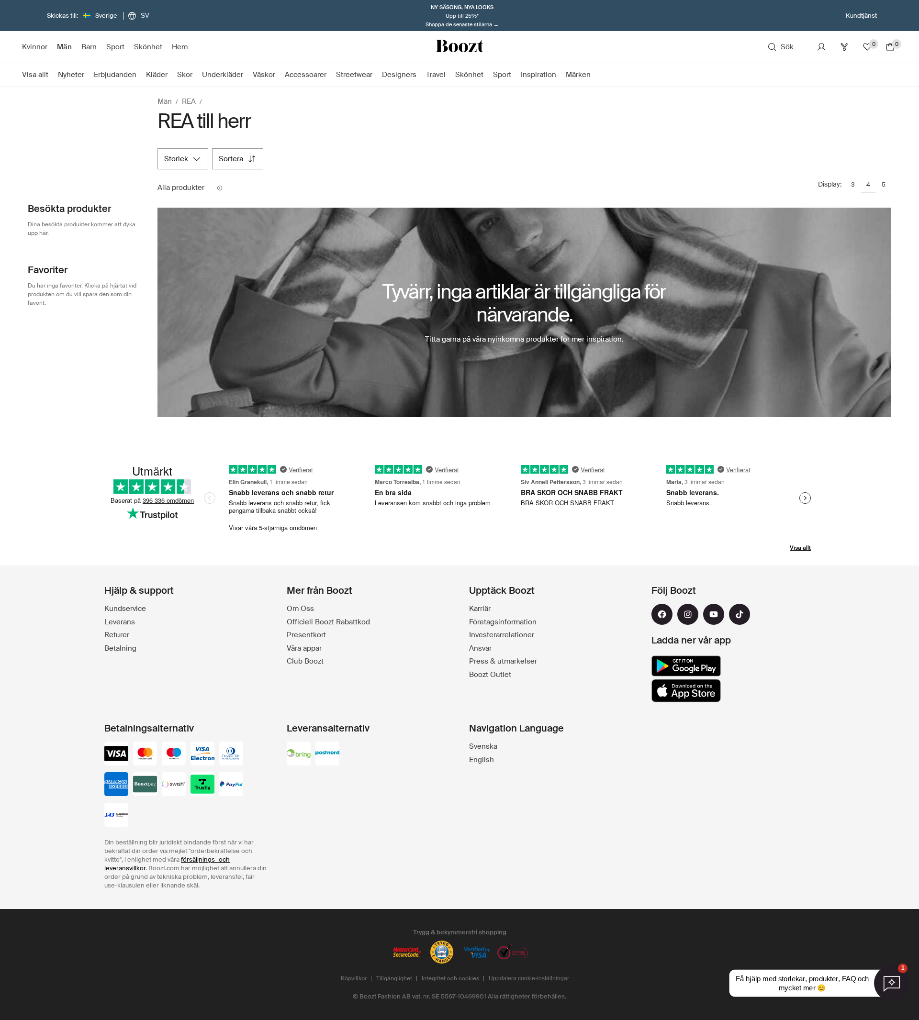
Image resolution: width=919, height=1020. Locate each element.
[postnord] (327, 754)
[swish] (174, 785)
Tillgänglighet (394, 978)
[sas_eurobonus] (116, 816)
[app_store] (686, 690)
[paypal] (231, 785)
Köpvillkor (354, 978)
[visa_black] (116, 754)
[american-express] (116, 785)
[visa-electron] (202, 754)
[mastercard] (145, 754)
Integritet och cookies (450, 978)
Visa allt (800, 548)
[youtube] (713, 614)
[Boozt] (459, 46)
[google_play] (686, 666)
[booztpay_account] (145, 785)
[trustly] (202, 785)
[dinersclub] (231, 754)
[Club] (844, 46)
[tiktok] (739, 614)
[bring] (299, 754)
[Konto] (821, 46)
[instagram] (687, 614)
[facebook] (661, 614)
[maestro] (174, 754)
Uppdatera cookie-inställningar (529, 978)
